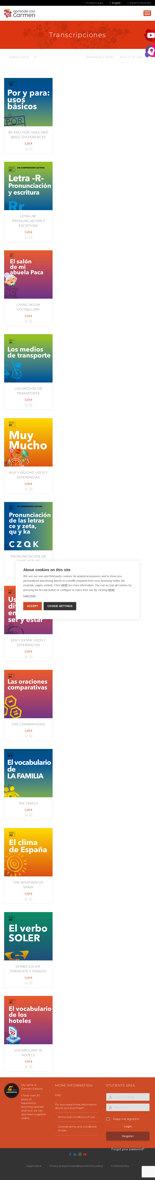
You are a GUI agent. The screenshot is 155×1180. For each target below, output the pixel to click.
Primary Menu (147, 13)
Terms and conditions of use (76, 1117)
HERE (65, 585)
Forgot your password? (127, 1149)
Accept (32, 606)
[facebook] (70, 1154)
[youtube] (84, 1154)
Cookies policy (120, 1166)
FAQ (58, 1095)
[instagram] (79, 1154)
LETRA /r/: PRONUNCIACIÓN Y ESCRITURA (28, 221)
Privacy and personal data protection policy (76, 1166)
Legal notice (33, 1166)
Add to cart (26, 149)
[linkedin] (75, 1154)
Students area (94, 2)
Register (128, 1136)
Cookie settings (59, 606)
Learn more (29, 596)
